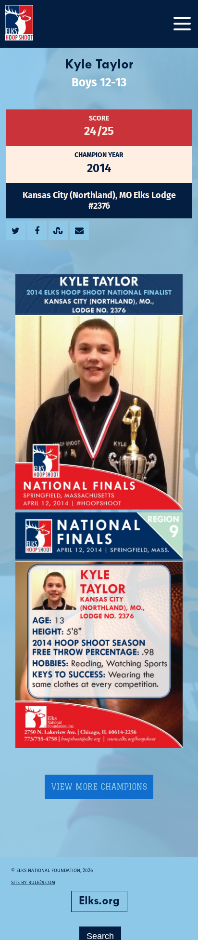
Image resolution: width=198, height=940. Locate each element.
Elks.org (99, 901)
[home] (29, 24)
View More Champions (99, 786)
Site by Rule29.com (33, 882)
